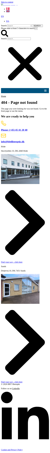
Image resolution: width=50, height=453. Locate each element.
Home (3, 96)
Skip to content (7, 2)
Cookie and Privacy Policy (12, 450)
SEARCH (37, 26)
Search (4, 26)
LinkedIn (16, 388)
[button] (25, 33)
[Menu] (45, 90)
